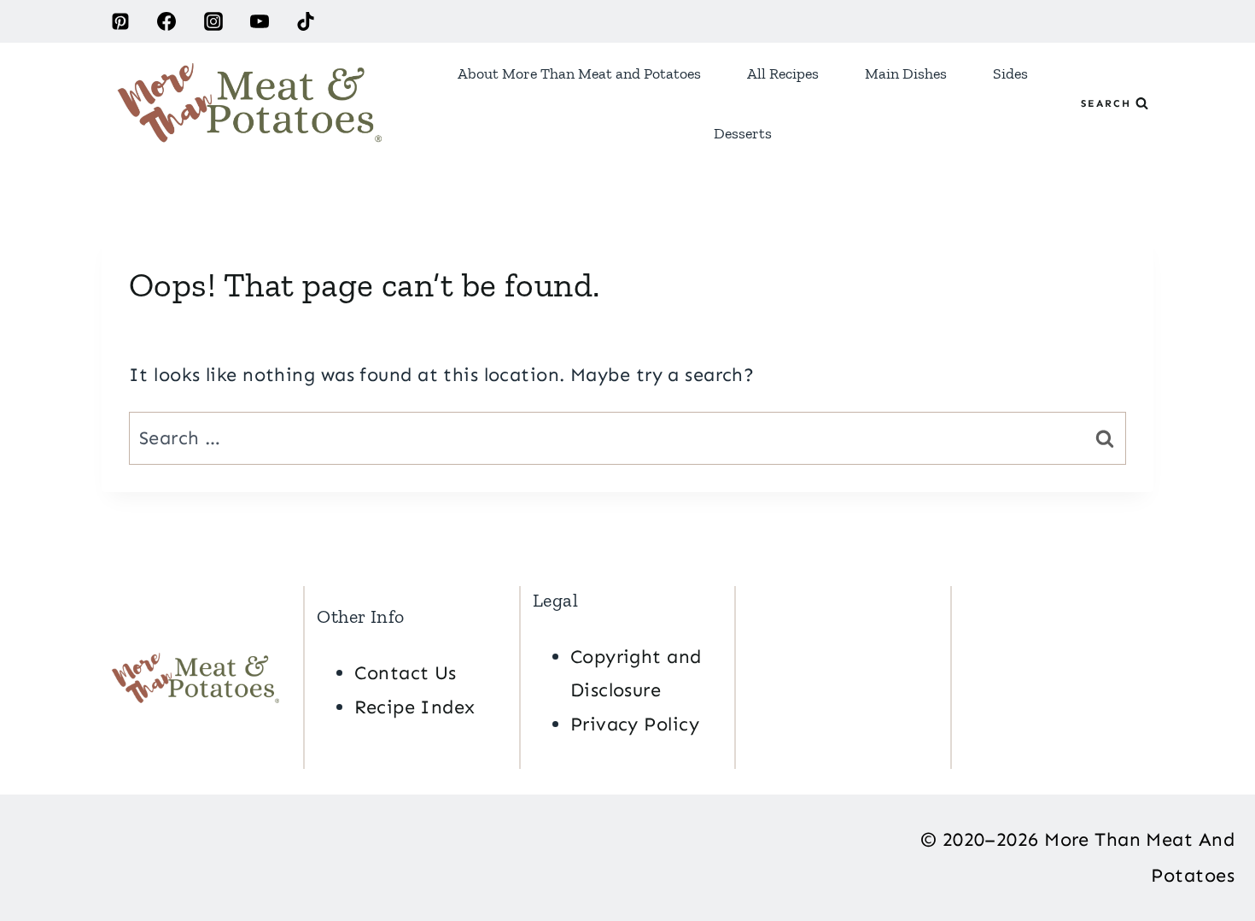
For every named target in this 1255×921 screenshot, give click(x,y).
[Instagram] (213, 21)
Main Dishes (906, 73)
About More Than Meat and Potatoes (579, 73)
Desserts (743, 133)
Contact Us (405, 672)
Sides (1010, 73)
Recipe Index (414, 707)
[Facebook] (166, 21)
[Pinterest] (120, 21)
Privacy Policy (634, 724)
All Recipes (783, 73)
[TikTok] (305, 21)
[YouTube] (259, 21)
